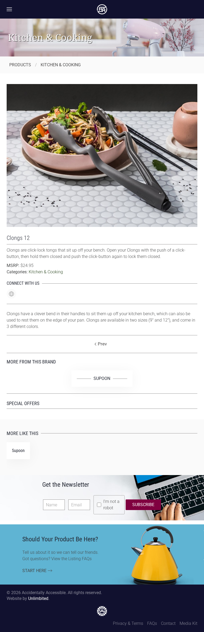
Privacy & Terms (128, 623)
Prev (102, 343)
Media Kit (188, 623)
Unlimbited (38, 598)
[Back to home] (102, 9)
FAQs (152, 623)
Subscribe (143, 504)
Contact (168, 623)
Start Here (34, 570)
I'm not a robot (111, 504)
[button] (9, 9)
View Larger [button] (102, 216)
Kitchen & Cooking (46, 271)
